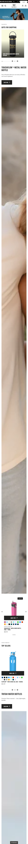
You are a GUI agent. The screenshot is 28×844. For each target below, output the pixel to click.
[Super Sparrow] (14, 5)
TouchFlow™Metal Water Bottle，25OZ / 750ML (13, 629)
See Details (7, 1)
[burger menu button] (2, 6)
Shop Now (6, 82)
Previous (12, 60)
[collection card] (12, 43)
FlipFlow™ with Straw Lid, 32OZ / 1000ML (12, 681)
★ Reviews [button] (14, 842)
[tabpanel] (12, 43)
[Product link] (14, 614)
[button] (26, 6)
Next (17, 60)
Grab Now (6, 706)
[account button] (23, 6)
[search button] (5, 6)
